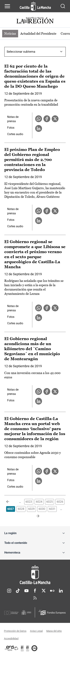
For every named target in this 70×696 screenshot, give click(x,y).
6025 (49, 501)
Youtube (26, 591)
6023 (28, 501)
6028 (21, 509)
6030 (42, 509)
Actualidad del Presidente (38, 33)
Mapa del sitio (54, 631)
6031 (52, 509)
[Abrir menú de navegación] (7, 6)
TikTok (17, 591)
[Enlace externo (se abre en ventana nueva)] (27, 648)
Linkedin (61, 591)
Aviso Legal (36, 631)
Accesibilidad (11, 638)
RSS (35, 598)
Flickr (52, 591)
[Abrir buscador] (63, 6)
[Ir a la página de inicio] (35, 6)
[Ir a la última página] (35, 516)
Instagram (9, 591)
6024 (39, 501)
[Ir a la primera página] (11, 502)
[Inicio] (35, 574)
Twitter (43, 591)
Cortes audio (15, 134)
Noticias (10, 33)
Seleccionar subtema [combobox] (21, 51)
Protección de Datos (15, 631)
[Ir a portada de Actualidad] (35, 20)
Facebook (35, 591)
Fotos (10, 127)
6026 (60, 501)
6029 (31, 509)
